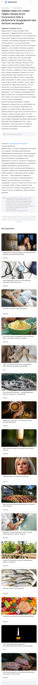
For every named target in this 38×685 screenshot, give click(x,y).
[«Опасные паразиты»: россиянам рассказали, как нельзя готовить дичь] (19, 666)
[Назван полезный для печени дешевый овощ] (19, 610)
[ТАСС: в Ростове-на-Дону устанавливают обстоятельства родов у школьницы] (19, 358)
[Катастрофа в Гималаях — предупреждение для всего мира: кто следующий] (19, 386)
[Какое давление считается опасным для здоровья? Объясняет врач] (19, 274)
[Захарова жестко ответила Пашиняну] (19, 470)
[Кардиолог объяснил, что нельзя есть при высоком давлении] (19, 414)
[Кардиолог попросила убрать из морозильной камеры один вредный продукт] (19, 246)
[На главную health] (12, 2)
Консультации (5, 7)
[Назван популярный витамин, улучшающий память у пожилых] (19, 554)
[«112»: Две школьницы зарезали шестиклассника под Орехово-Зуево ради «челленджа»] (19, 638)
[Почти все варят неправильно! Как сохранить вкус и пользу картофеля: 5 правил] (19, 330)
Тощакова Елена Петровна (17, 143)
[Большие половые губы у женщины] (19, 302)
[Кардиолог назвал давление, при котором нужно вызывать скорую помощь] (19, 526)
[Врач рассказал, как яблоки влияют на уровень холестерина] (19, 498)
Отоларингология (17, 7)
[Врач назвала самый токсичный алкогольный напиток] (19, 442)
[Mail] (6, 2)
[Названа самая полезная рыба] (19, 582)
